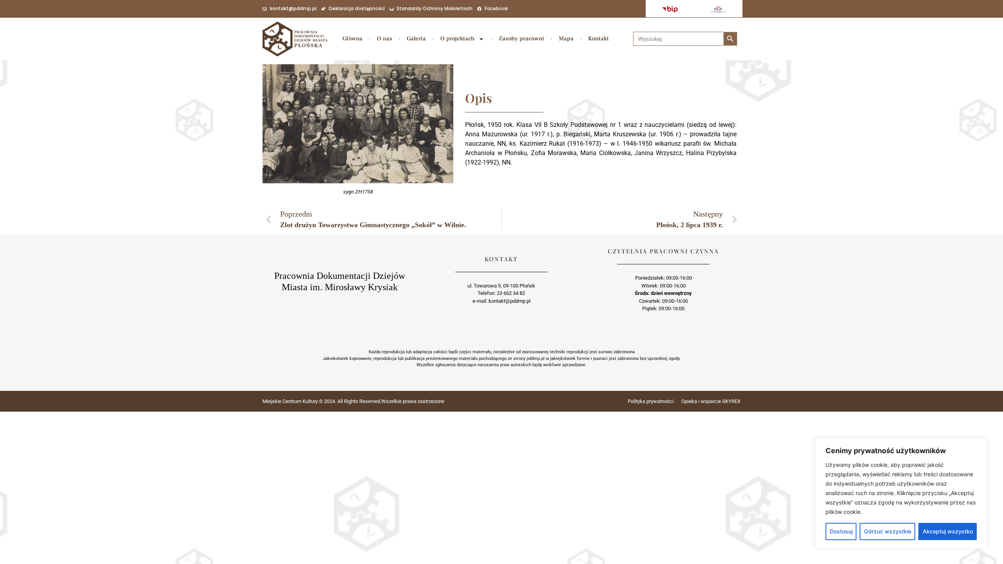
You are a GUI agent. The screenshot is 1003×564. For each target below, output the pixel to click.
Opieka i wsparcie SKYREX (710, 401)
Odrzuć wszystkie (887, 531)
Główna (352, 38)
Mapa (566, 38)
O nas (384, 38)
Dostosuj (841, 531)
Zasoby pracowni (521, 38)
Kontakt (598, 38)
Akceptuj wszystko (948, 531)
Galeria (416, 38)
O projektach (457, 38)
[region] (901, 493)
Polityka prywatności (650, 401)
